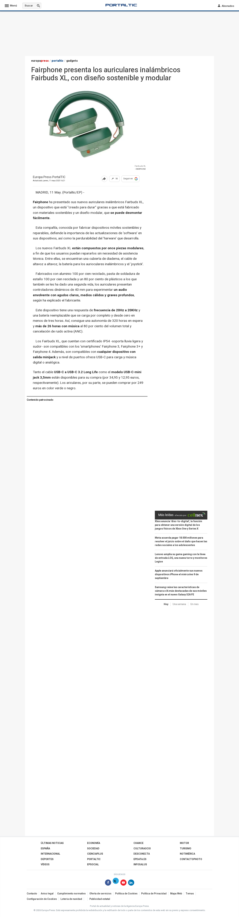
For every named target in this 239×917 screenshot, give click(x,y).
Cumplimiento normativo (71, 893)
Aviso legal (47, 893)
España (45, 848)
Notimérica (187, 854)
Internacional (50, 854)
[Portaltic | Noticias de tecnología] (121, 5)
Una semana (179, 604)
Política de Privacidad (154, 893)
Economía (93, 843)
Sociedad (93, 848)
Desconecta (141, 854)
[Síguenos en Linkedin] (131, 883)
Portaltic (94, 859)
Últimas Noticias (52, 843)
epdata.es (139, 859)
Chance (138, 843)
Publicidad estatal (99, 899)
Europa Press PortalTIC (49, 177)
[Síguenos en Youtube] (123, 883)
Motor (184, 843)
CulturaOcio (142, 848)
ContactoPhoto (191, 859)
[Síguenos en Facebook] (108, 883)
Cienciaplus (95, 854)
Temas (190, 893)
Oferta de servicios (100, 893)
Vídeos (45, 864)
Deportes (47, 859)
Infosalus (140, 864)
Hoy (166, 604)
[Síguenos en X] (115, 883)
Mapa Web (176, 893)
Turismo (185, 848)
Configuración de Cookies (42, 899)
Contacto (32, 893)
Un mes (194, 604)
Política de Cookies (126, 893)
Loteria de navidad (71, 899)
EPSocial (93, 864)
